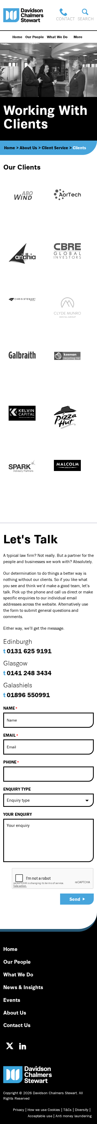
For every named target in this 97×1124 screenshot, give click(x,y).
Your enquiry (17, 814)
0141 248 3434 (27, 673)
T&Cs (67, 1109)
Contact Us (16, 1024)
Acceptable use (40, 1115)
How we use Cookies (43, 1109)
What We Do (57, 36)
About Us (14, 1012)
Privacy (18, 1109)
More (78, 36)
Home (17, 36)
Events (11, 999)
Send (75, 899)
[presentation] (53, 878)
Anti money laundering (74, 1115)
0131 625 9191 (27, 651)
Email (9, 735)
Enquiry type (17, 789)
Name (9, 708)
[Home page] (23, 15)
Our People (34, 36)
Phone (9, 762)
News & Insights (23, 986)
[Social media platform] (9, 1045)
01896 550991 (26, 695)
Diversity (81, 1109)
